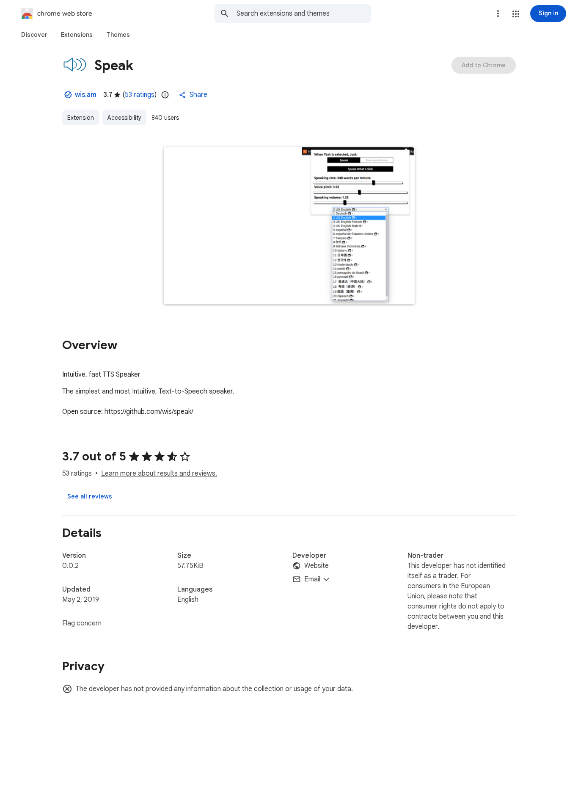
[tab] (34, 34)
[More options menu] (498, 13)
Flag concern (82, 623)
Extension (80, 117)
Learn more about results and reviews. (159, 473)
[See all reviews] (89, 496)
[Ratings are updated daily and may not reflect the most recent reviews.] (165, 94)
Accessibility (124, 117)
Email (312, 579)
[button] (515, 14)
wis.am (85, 95)
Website (316, 566)
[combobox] (304, 13)
